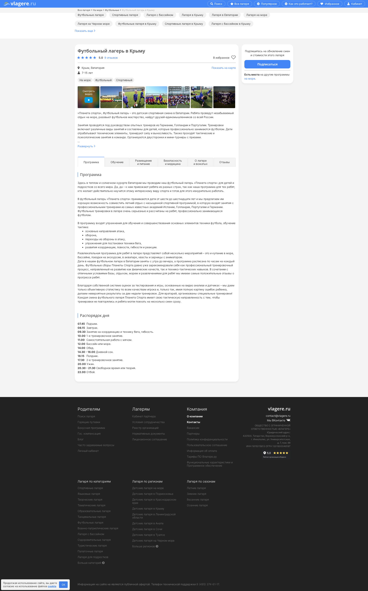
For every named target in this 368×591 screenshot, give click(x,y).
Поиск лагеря (86, 416)
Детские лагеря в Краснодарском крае (154, 501)
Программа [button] (91, 162)
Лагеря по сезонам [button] (201, 481)
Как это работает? (300, 3)
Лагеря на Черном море (94, 23)
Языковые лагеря (89, 493)
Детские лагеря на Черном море (153, 540)
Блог (81, 439)
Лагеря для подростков (93, 557)
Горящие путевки (89, 422)
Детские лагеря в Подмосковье (152, 493)
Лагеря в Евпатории (225, 14)
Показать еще (84, 30)
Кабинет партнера (144, 416)
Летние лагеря (196, 488)
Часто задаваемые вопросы (96, 445)
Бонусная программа (91, 427)
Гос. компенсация (89, 433)
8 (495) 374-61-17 (207, 584)
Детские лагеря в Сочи (147, 529)
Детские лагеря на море (148, 488)
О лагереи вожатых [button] (201, 162)
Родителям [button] (89, 409)
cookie (52, 586)
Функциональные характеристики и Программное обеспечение (210, 464)
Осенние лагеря (197, 505)
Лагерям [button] (141, 409)
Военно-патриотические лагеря (98, 528)
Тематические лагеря (91, 505)
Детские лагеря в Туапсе (148, 534)
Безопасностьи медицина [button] (173, 162)
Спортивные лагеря (125, 14)
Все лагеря (241, 3)
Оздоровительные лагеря (94, 539)
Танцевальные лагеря (92, 516)
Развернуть (85, 146)
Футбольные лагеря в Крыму (137, 23)
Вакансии (193, 427)
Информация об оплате (202, 450)
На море (97, 10)
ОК (63, 584)
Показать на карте (224, 67)
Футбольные (112, 10)
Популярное (268, 3)
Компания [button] (197, 409)
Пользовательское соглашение (207, 445)
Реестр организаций (145, 427)
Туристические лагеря (92, 545)
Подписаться (267, 64)
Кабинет (356, 3)
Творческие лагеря (90, 499)
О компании (195, 416)
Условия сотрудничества (148, 422)
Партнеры (193, 433)
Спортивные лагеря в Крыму (184, 23)
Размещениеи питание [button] (143, 162)
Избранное (331, 3)
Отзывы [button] (224, 162)
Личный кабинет (88, 450)
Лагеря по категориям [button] (94, 481)
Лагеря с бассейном (159, 14)
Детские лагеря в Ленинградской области (154, 516)
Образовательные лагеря (94, 511)
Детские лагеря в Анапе (147, 523)
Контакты (193, 422)
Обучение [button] (117, 162)
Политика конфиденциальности (207, 439)
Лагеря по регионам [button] (147, 481)
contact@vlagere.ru (278, 415)
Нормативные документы (148, 433)
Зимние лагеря (196, 493)
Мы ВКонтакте (276, 420)
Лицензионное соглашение (149, 439)
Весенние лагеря (198, 499)
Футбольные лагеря (91, 14)
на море (249, 78)
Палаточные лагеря (90, 551)
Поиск (218, 3)
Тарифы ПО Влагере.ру (202, 456)
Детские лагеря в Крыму (148, 508)
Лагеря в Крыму (192, 14)
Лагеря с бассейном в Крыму (231, 23)
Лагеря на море (256, 14)
